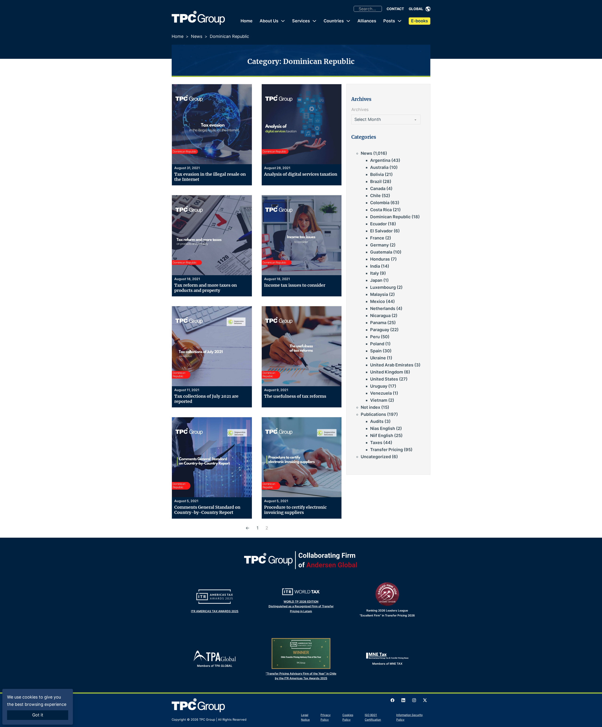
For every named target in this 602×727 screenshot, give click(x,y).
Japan (376, 280)
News (196, 36)
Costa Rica (381, 209)
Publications (373, 414)
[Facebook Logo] (392, 700)
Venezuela (381, 393)
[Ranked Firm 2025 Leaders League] (387, 594)
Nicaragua (380, 315)
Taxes (376, 442)
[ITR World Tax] (301, 592)
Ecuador (378, 223)
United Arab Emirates (391, 364)
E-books (419, 20)
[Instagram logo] (414, 700)
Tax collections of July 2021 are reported (206, 398)
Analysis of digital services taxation (300, 174)
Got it (37, 714)
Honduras (380, 259)
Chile (375, 195)
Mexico (377, 301)
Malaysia (379, 294)
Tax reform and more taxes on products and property (205, 287)
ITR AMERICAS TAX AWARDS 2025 (214, 611)
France (377, 237)
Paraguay (379, 329)
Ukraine (378, 357)
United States (384, 379)
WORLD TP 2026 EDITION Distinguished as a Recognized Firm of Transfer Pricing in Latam (301, 606)
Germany (379, 244)
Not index (370, 407)
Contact (395, 9)
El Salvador (381, 230)
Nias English (382, 428)
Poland (377, 343)
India (375, 266)
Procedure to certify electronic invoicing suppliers (295, 510)
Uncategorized (376, 456)
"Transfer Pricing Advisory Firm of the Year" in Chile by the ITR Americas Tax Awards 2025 (301, 676)
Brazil (376, 181)
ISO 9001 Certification (373, 717)
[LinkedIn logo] (403, 700)
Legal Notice (305, 717)
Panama (378, 322)
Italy (374, 273)
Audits (377, 421)
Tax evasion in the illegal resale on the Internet (210, 176)
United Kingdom (386, 371)
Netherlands (382, 308)
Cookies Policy (347, 717)
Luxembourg (383, 287)
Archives (359, 109)
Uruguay (378, 386)
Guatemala (381, 252)
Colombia (379, 202)
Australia (379, 167)
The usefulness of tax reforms (295, 396)
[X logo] (425, 700)
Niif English (381, 435)
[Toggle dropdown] (428, 9)
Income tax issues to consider (294, 285)
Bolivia (377, 174)
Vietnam (378, 400)
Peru (375, 336)
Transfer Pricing (386, 449)
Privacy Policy (326, 717)
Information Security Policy (409, 717)
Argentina (380, 160)
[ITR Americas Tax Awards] (215, 597)
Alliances (366, 20)
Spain (376, 350)
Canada (377, 188)
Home (247, 20)
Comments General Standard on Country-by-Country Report (207, 510)
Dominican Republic (390, 216)
